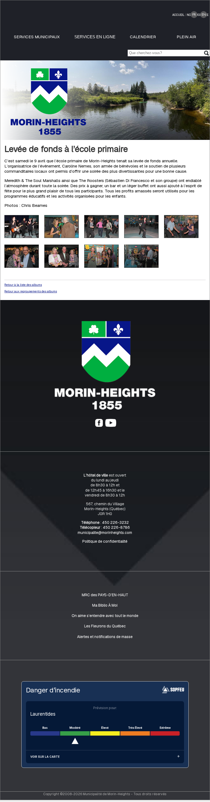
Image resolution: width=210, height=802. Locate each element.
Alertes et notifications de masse (105, 636)
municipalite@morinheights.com (105, 532)
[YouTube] (110, 425)
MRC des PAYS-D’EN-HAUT (105, 594)
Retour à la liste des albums (23, 285)
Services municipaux (37, 36)
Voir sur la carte (45, 756)
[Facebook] (99, 425)
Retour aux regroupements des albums (30, 291)
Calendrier (143, 36)
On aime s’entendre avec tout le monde (105, 615)
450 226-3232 (115, 522)
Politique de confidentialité (104, 541)
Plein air (186, 36)
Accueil (178, 15)
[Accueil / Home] (48, 133)
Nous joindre (197, 15)
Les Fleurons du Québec (105, 626)
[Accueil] (105, 408)
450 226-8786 (116, 527)
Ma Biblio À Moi (105, 605)
